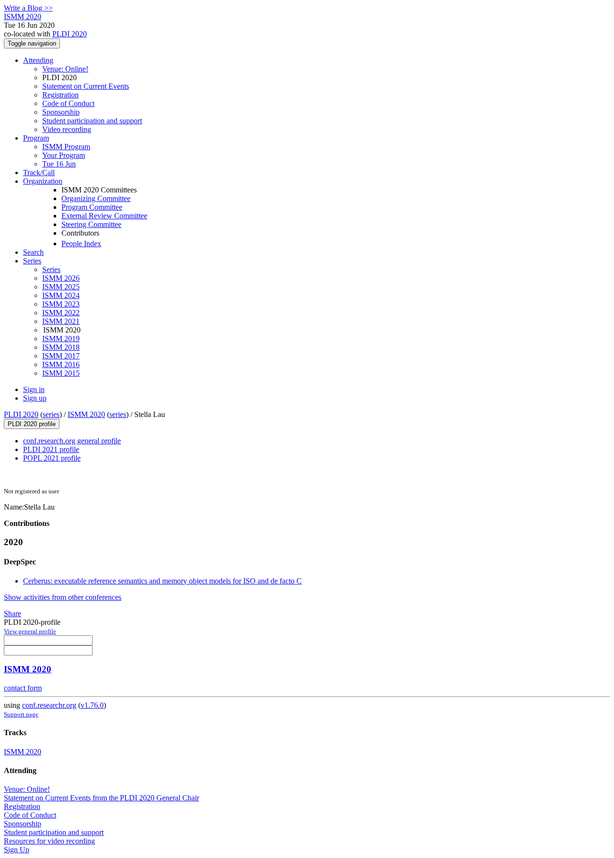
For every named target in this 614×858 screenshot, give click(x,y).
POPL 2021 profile (52, 458)
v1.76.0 (92, 705)
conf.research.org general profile (72, 441)
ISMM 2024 (61, 295)
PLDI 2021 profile (51, 449)
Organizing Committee (95, 198)
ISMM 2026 (61, 278)
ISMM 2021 (61, 321)
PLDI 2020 (69, 34)
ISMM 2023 (61, 304)
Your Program (63, 155)
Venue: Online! (65, 69)
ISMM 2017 (61, 356)
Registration (60, 95)
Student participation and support (92, 121)
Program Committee (91, 207)
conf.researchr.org (49, 705)
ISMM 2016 (61, 364)
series (51, 414)
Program (36, 138)
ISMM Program (66, 147)
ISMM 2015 (61, 373)
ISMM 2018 (61, 347)
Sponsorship (61, 112)
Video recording (66, 129)
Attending (38, 60)
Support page (21, 714)
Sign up (35, 398)
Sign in (34, 389)
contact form (23, 688)
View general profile (30, 631)
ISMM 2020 (86, 414)
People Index (81, 243)
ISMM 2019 (61, 338)
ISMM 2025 (61, 287)
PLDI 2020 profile (32, 424)
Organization (42, 181)
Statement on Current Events (85, 86)
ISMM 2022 (61, 313)
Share (12, 613)
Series (51, 269)
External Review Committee (104, 216)
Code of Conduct (68, 103)
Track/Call (39, 172)
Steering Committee (91, 224)
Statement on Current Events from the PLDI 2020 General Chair (101, 798)
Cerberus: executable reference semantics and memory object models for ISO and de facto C (162, 581)
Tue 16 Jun (59, 164)
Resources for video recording (49, 841)
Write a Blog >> (28, 8)
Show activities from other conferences (62, 597)
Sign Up (16, 850)
